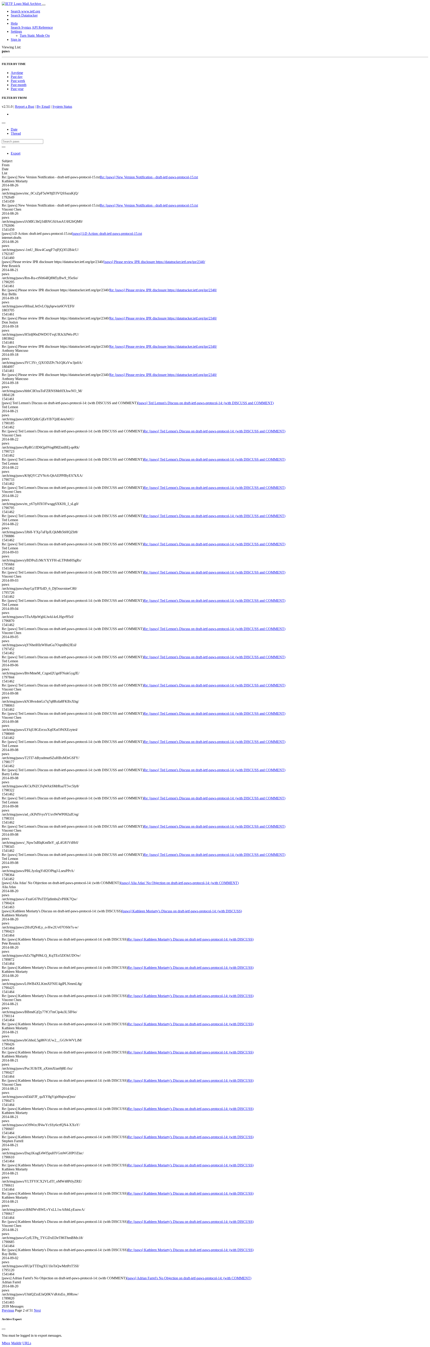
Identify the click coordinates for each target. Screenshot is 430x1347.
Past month (18, 85)
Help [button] (14, 23)
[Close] (3, 1329)
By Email (43, 106)
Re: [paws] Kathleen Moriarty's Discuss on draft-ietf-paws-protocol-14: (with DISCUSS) (191, 939)
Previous (8, 1310)
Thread (16, 133)
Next (37, 1310)
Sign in (16, 39)
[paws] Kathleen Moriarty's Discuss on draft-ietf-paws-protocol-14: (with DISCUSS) (182, 911)
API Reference (42, 27)
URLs (26, 1343)
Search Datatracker (24, 15)
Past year (17, 89)
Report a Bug (24, 106)
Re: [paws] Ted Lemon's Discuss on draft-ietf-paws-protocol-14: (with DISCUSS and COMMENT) (214, 431)
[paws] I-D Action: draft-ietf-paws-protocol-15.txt (107, 233)
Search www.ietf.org (25, 11)
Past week (18, 81)
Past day (17, 77)
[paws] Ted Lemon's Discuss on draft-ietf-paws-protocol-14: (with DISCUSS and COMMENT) (206, 403)
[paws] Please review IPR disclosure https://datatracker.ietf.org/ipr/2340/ (154, 262)
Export (15, 153)
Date (14, 129)
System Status (62, 106)
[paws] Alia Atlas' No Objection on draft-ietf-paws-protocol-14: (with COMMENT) (179, 883)
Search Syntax (21, 27)
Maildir (16, 1343)
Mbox (6, 1343)
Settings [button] (16, 31)
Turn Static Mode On (35, 35)
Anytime (17, 73)
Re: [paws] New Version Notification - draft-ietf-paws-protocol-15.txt (149, 177)
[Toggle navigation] (43, 5)
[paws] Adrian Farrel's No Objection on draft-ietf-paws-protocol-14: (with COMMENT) (189, 1278)
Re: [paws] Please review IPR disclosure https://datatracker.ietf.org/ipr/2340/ (163, 290)
